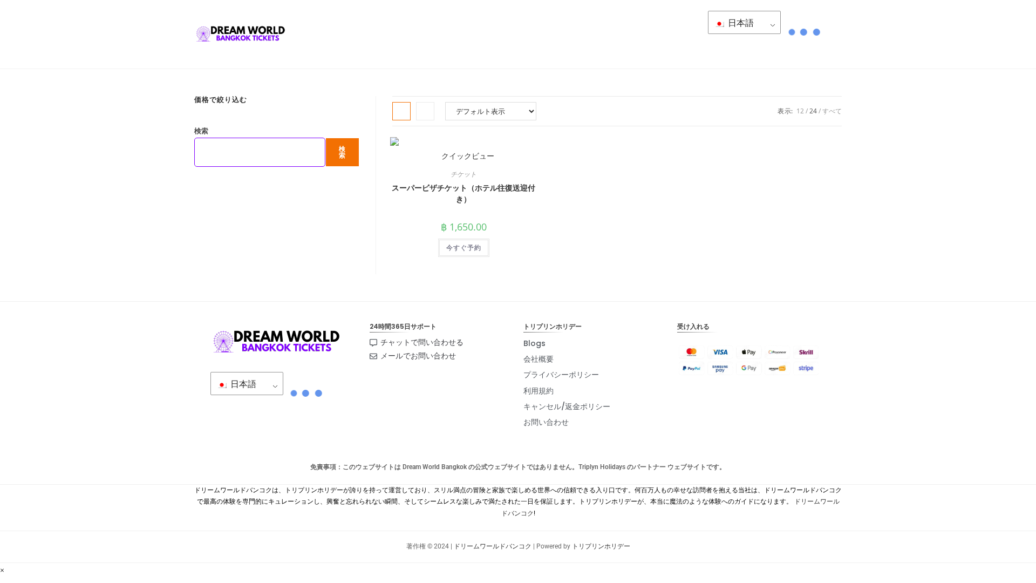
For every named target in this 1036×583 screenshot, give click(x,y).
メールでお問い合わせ (418, 355)
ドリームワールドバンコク (492, 546)
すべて (832, 111)
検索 (201, 130)
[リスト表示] (425, 111)
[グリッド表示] (401, 111)
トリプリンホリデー (601, 546)
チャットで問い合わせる (422, 342)
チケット (463, 174)
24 (813, 111)
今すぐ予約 (463, 247)
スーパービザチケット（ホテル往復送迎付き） (463, 193)
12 (800, 111)
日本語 (740, 23)
